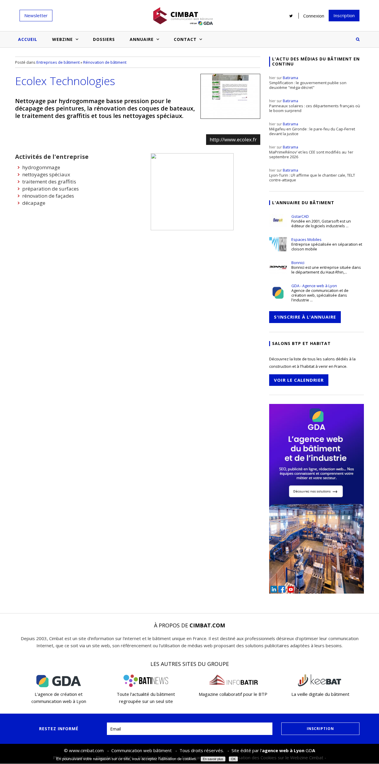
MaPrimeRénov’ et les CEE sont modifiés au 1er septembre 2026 (311, 152)
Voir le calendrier (299, 380)
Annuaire (142, 39)
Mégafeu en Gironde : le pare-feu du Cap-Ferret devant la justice (312, 129)
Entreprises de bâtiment (58, 62)
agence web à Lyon (283, 750)
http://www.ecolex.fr (233, 139)
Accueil (27, 39)
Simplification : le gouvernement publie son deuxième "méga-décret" (307, 83)
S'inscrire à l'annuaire (305, 317)
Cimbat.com (207, 625)
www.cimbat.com (86, 750)
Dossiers (104, 39)
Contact (185, 39)
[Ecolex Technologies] (230, 96)
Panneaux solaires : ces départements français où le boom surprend (314, 106)
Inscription (344, 15)
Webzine (62, 39)
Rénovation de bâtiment (104, 62)
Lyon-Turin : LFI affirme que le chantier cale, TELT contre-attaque (312, 175)
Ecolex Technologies (65, 80)
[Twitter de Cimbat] (291, 16)
